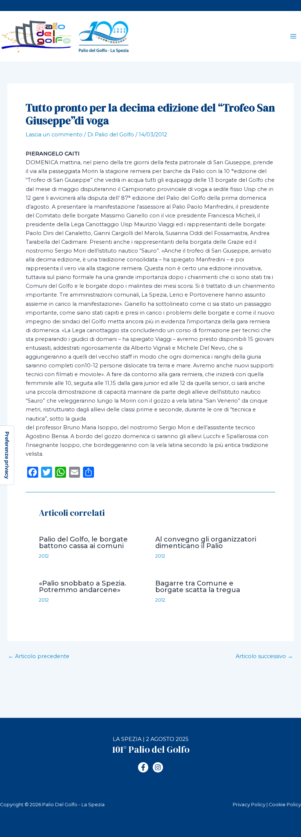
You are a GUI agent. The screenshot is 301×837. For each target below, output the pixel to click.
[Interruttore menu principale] (293, 36)
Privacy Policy (249, 804)
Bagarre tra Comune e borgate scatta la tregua (197, 586)
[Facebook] (143, 767)
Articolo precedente (38, 656)
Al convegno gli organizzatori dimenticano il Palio (205, 542)
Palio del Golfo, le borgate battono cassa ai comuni (83, 542)
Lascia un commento (54, 134)
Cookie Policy (285, 804)
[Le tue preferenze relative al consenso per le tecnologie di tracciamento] (7, 455)
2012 (44, 556)
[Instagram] (158, 767)
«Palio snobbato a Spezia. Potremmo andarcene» (82, 586)
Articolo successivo (264, 656)
